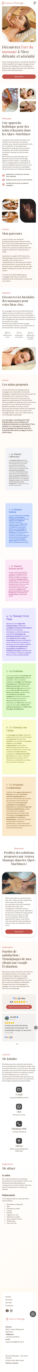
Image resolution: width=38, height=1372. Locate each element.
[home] (12, 3)
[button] (35, 3)
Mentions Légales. (12, 1363)
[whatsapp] (33, 1314)
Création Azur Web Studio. (14, 1360)
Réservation (19, 76)
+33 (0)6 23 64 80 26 (12, 1337)
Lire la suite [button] (9, 1033)
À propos (8, 1300)
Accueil (8, 1297)
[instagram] (12, 1310)
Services (8, 1303)
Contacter (9, 1306)
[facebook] (7, 1310)
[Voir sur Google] (7, 1018)
